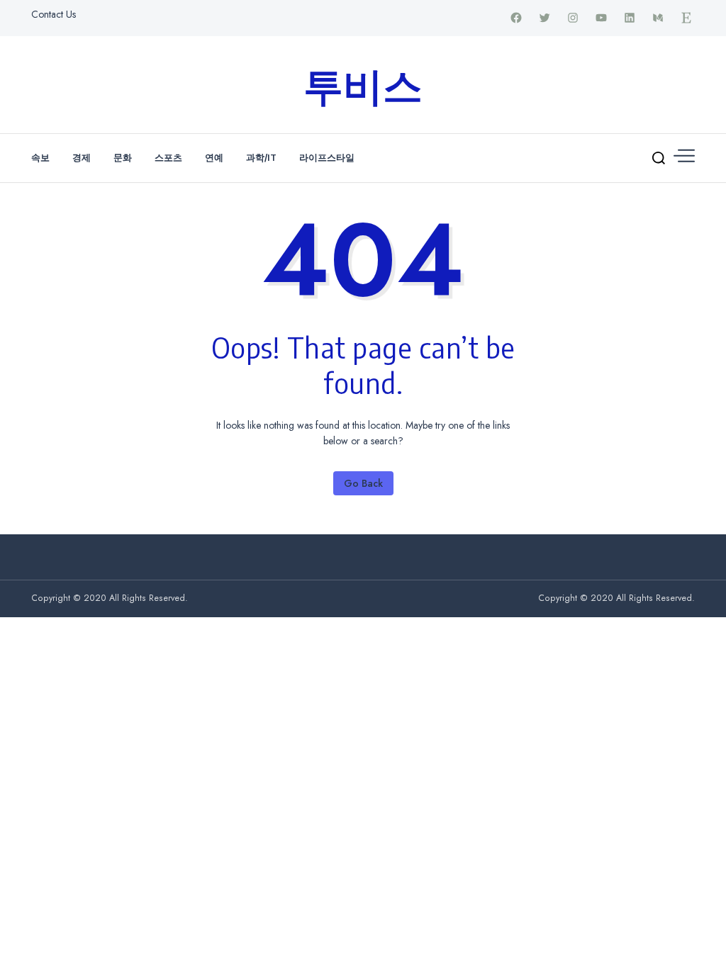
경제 (81, 157)
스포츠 (168, 157)
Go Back (363, 483)
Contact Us (53, 14)
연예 (214, 157)
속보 (40, 157)
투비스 (363, 84)
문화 (122, 157)
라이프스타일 (326, 157)
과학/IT (261, 157)
